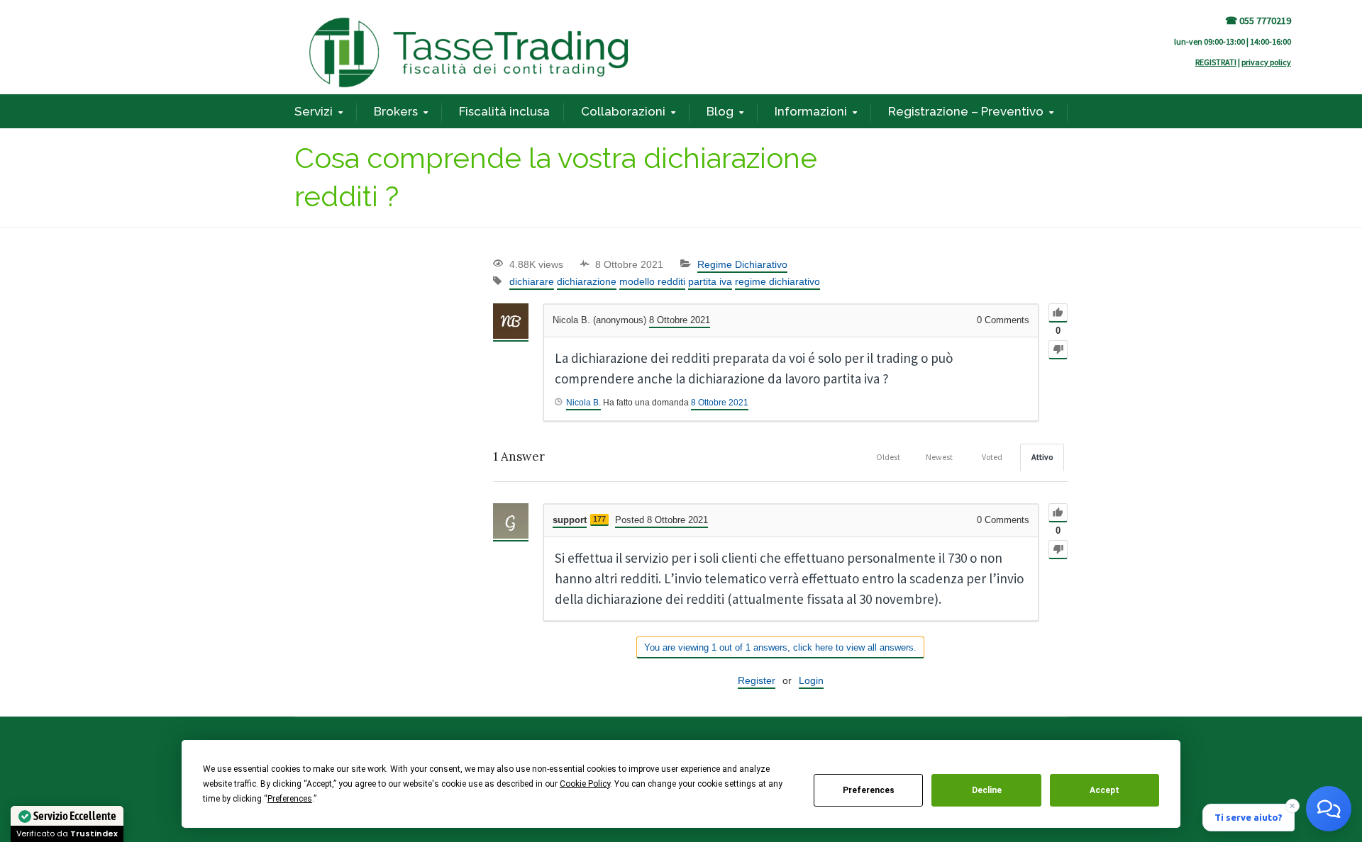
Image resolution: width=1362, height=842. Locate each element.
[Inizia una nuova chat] (1328, 808)
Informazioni (811, 111)
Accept (1104, 790)
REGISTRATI (1215, 62)
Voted (992, 456)
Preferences (869, 790)
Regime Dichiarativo (742, 264)
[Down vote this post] (1058, 349)
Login (811, 680)
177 (599, 519)
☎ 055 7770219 (1258, 20)
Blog (720, 111)
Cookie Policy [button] (585, 784)
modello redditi (652, 281)
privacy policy (1266, 62)
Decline (987, 790)
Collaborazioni (623, 111)
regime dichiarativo (777, 281)
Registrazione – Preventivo (965, 111)
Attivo (1042, 456)
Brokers (396, 111)
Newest (939, 456)
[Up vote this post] (1058, 312)
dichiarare (531, 281)
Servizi (313, 111)
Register (756, 680)
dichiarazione (586, 281)
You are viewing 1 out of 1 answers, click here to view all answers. (780, 647)
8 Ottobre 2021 (719, 403)
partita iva (710, 281)
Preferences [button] (289, 799)
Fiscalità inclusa (504, 111)
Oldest (888, 456)
